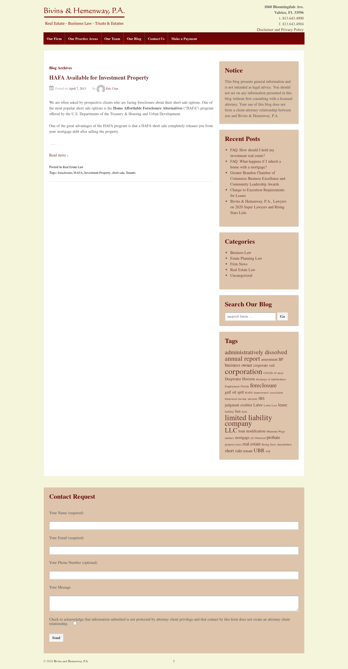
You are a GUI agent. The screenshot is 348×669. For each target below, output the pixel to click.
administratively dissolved (256, 352)
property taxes (233, 444)
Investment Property (97, 172)
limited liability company (248, 420)
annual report (242, 358)
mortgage (242, 437)
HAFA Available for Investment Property (99, 77)
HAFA (78, 172)
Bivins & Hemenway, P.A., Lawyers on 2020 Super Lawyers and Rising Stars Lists (258, 207)
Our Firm (54, 38)
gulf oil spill (234, 392)
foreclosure (65, 172)
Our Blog (134, 38)
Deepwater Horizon (240, 378)
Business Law (240, 252)
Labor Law (270, 405)
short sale (118, 172)
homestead (231, 399)
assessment (269, 359)
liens (244, 411)
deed (280, 373)
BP (281, 359)
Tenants (131, 172)
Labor (258, 404)
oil (251, 438)
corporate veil (264, 365)
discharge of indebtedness (271, 379)
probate (273, 437)
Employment (232, 386)
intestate (252, 399)
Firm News (238, 263)
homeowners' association (268, 392)
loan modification (251, 431)
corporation (243, 371)
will (268, 451)
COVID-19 (269, 373)
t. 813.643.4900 (291, 18)
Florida (245, 386)
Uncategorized (241, 275)
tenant (248, 450)
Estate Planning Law (246, 258)
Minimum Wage (275, 431)
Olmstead (260, 438)
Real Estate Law (73, 167)
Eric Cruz (112, 88)
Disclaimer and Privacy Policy (280, 29)
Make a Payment (184, 38)
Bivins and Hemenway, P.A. (71, 661)
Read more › (58, 155)
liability (229, 411)
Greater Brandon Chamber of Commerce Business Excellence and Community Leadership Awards (257, 178)
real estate (252, 444)
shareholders (284, 444)
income (242, 399)
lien (238, 411)
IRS (262, 398)
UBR (259, 450)
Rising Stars (269, 444)
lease (282, 404)
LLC (231, 430)
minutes (229, 438)
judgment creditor (238, 404)
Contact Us (156, 38)
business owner (238, 365)
